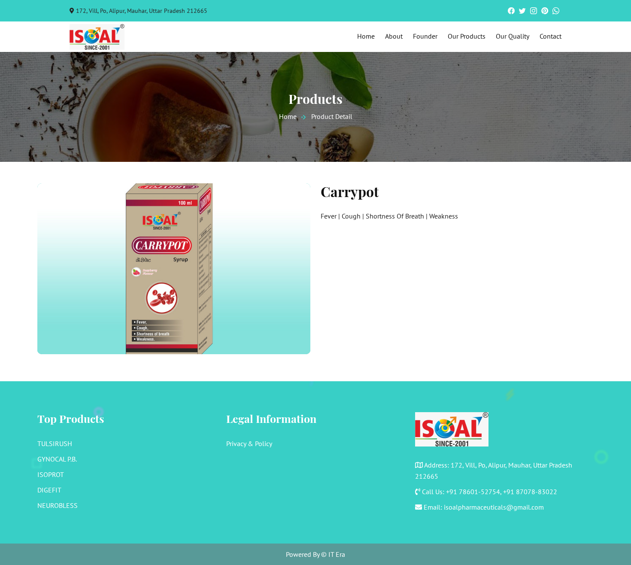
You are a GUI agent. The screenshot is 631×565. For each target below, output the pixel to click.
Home (366, 36)
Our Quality (512, 36)
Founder (425, 36)
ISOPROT (50, 474)
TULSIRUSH (54, 443)
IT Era (336, 554)
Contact (550, 36)
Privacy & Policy (249, 443)
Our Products (466, 36)
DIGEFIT (49, 490)
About (394, 36)
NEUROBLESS (57, 505)
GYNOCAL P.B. (57, 459)
